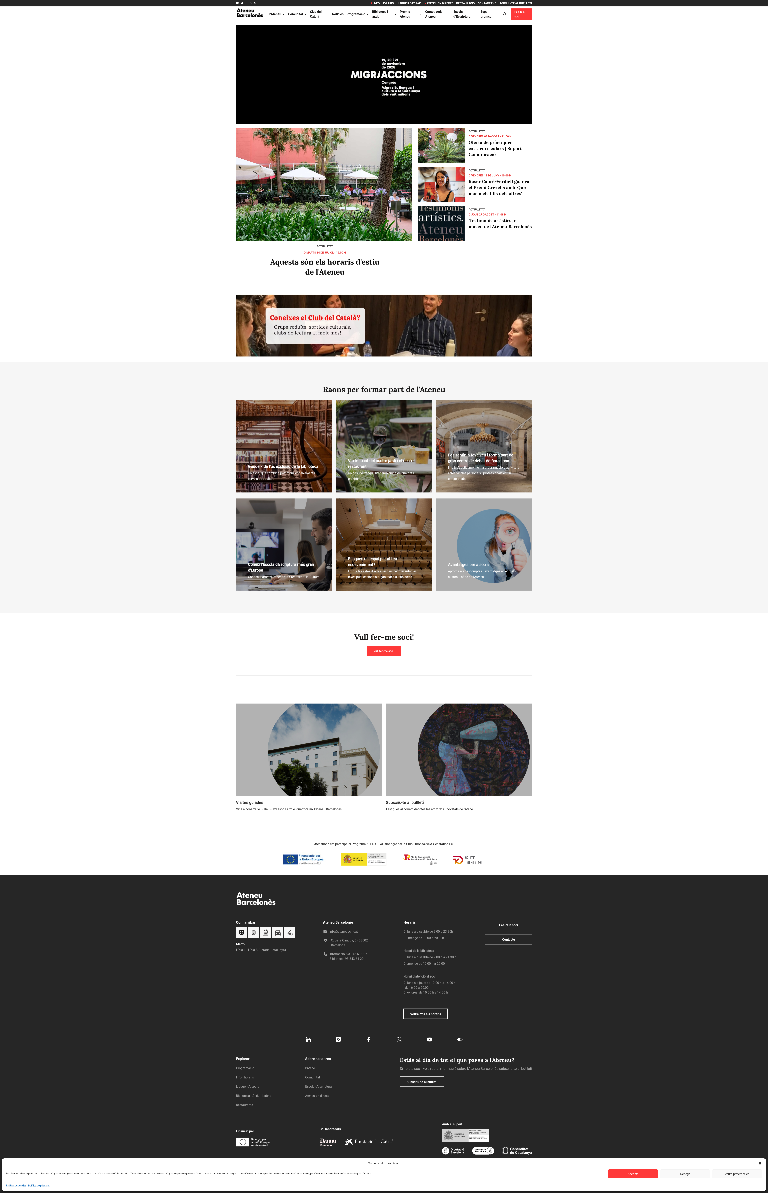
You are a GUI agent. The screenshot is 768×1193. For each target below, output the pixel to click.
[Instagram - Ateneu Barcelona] (241, 3)
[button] (760, 1163)
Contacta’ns (487, 3)
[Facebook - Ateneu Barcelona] (246, 3)
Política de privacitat (39, 1185)
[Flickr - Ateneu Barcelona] (255, 3)
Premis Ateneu (405, 14)
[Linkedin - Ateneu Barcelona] (308, 1041)
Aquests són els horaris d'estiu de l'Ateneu (324, 267)
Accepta (633, 1174)
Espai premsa (486, 14)
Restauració (465, 3)
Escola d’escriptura (318, 1086)
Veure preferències (737, 1174)
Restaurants (244, 1105)
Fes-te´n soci (508, 925)
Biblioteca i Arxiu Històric (253, 1096)
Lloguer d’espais (409, 3)
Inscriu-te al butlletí (515, 3)
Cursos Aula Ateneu (434, 14)
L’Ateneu (275, 14)
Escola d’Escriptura (462, 14)
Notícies (338, 14)
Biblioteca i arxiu (380, 14)
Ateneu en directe (440, 3)
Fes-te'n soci (519, 14)
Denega (685, 1174)
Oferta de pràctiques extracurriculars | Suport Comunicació (495, 148)
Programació (356, 14)
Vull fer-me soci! (384, 651)
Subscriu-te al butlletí (422, 1082)
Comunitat (295, 14)
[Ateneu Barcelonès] (250, 21)
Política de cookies (16, 1185)
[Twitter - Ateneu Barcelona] (250, 3)
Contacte (508, 939)
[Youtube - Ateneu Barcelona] (237, 3)
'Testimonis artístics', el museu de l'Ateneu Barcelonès (500, 223)
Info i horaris (383, 3)
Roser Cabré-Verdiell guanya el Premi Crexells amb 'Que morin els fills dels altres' (499, 187)
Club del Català (316, 14)
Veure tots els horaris (425, 1014)
